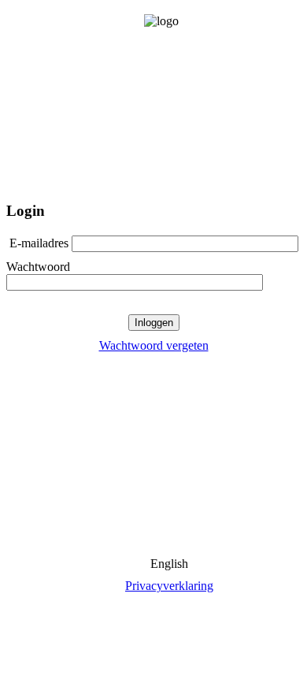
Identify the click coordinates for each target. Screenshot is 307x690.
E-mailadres (38, 243)
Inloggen (154, 322)
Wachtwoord (38, 266)
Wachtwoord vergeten (154, 345)
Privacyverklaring (169, 585)
